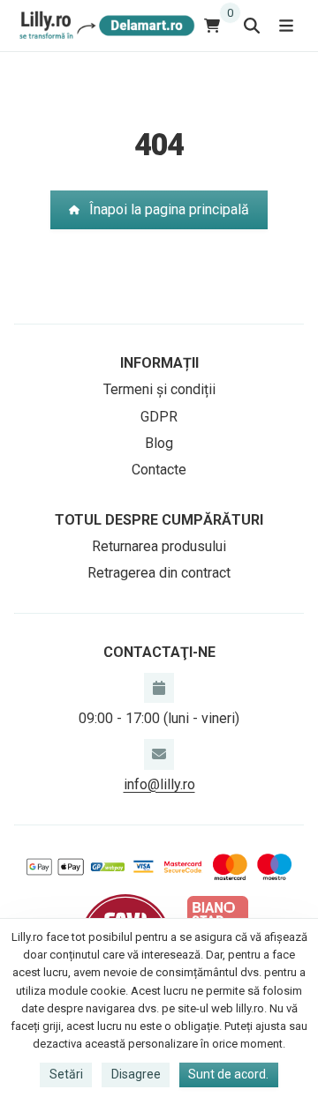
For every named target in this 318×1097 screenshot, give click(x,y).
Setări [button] (66, 1074)
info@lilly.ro (159, 784)
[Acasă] (104, 25)
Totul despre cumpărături (159, 519)
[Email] (159, 754)
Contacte (159, 469)
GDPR (159, 416)
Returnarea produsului (159, 546)
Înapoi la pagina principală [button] (169, 209)
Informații (159, 362)
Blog (159, 443)
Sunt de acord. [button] (228, 1074)
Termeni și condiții (159, 389)
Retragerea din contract (159, 572)
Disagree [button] (136, 1074)
